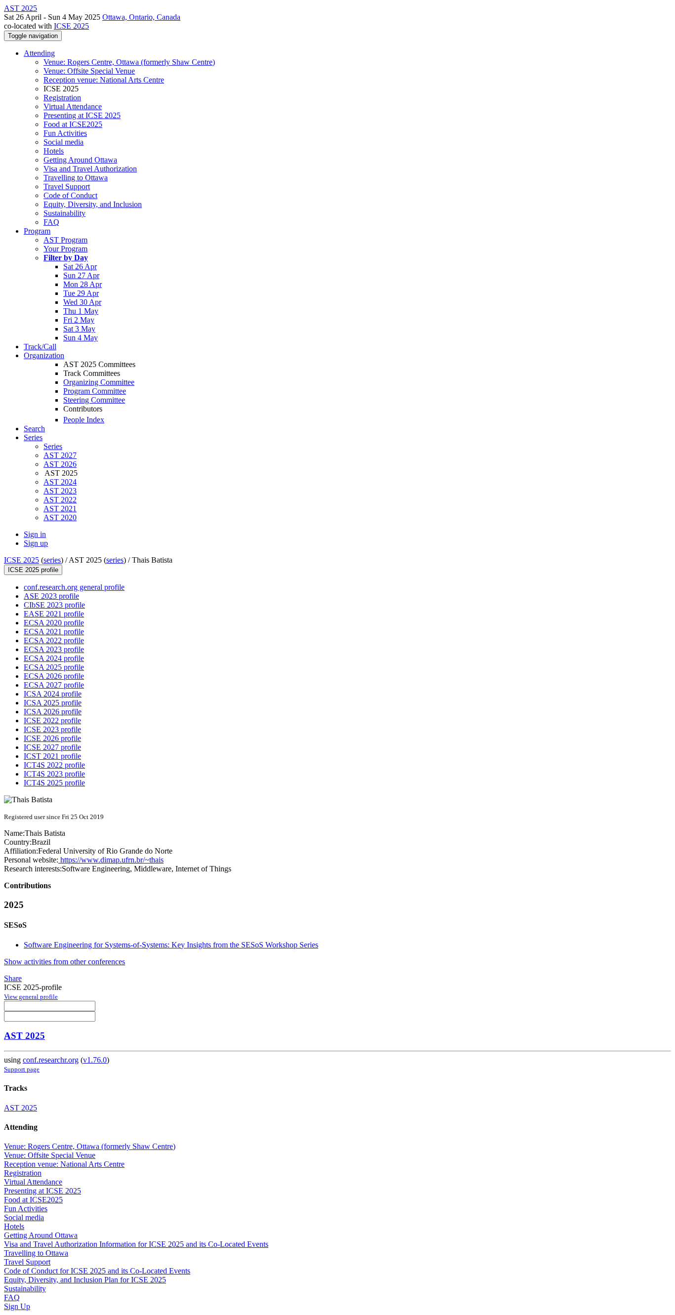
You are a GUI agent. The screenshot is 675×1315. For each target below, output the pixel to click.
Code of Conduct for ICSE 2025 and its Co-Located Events (97, 1271)
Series (52, 446)
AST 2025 (24, 1035)
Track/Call (40, 346)
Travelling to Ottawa (75, 177)
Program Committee (94, 391)
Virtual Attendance (72, 106)
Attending (39, 53)
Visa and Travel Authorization (90, 168)
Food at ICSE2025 (72, 124)
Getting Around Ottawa (80, 160)
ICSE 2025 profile (33, 570)
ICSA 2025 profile (53, 703)
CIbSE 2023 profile (54, 605)
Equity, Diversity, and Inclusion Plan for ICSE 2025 (85, 1279)
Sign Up (17, 1306)
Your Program (65, 249)
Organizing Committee (98, 382)
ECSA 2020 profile (54, 622)
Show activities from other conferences (64, 961)
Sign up (36, 543)
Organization (44, 355)
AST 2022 (60, 499)
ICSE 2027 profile (52, 747)
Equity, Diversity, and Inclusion (92, 204)
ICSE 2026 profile (52, 738)
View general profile (31, 996)
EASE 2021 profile (54, 614)
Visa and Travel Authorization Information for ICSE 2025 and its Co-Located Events (136, 1244)
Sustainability (64, 213)
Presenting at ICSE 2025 (82, 115)
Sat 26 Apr (80, 266)
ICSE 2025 (71, 26)
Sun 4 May (80, 337)
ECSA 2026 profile (54, 676)
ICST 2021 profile (52, 756)
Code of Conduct (70, 195)
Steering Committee (94, 400)
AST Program (65, 240)
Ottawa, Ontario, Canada (141, 17)
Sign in (35, 534)
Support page (22, 1069)
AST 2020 (60, 517)
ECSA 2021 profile (54, 631)
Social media (63, 142)
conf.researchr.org (51, 1060)
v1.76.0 (95, 1060)
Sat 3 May (79, 329)
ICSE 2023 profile (52, 729)
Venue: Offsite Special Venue (89, 71)
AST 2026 (60, 464)
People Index (83, 419)
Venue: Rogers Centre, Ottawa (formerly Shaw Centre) (129, 62)
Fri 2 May (78, 320)
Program (37, 231)
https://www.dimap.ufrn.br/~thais (111, 860)
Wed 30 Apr (82, 302)
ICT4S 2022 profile (54, 765)
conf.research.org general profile (74, 587)
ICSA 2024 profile (53, 694)
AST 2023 (60, 491)
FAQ (51, 222)
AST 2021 (60, 508)
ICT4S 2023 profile (54, 774)
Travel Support (66, 186)
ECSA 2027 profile (54, 685)
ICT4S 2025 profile (54, 783)
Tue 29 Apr (81, 293)
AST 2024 (60, 482)
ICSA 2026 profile (53, 711)
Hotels (53, 151)
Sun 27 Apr (81, 275)
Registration (62, 97)
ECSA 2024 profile (54, 658)
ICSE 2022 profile (52, 720)
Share (13, 978)
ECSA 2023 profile (54, 649)
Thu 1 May (80, 311)
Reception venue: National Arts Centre (103, 80)
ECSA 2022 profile (54, 640)
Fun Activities (65, 133)
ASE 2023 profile (51, 596)
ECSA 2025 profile (54, 667)
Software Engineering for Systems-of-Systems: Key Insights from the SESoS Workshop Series (171, 945)
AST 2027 (60, 455)
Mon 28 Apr (82, 284)
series (52, 560)
